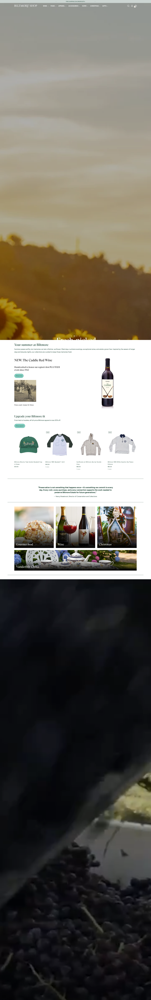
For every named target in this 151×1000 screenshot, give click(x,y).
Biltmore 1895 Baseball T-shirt (55, 825)
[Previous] (56, 1)
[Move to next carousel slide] (79, 699)
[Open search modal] (128, 6)
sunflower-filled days (61, 712)
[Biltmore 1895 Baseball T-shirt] (59, 808)
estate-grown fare (105, 712)
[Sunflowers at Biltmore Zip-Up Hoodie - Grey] (91, 808)
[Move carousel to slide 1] (74, 699)
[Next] (95, 1)
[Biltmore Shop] (25, 6)
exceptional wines (89, 712)
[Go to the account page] (132, 6)
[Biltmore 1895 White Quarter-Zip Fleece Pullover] (122, 808)
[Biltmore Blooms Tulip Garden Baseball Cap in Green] (28, 808)
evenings (75, 712)
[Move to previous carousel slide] (71, 699)
